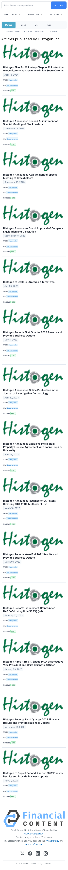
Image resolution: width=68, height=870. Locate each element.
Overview (9, 31)
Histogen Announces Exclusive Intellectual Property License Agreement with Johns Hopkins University (32, 447)
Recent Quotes (10, 14)
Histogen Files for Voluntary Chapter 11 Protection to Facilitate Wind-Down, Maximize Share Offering (34, 69)
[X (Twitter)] (22, 854)
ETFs (36, 25)
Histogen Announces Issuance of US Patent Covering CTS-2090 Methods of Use (29, 502)
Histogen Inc (13, 80)
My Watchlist (33, 14)
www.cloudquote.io (34, 833)
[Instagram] (45, 854)
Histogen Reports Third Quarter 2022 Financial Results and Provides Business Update (31, 721)
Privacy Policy (52, 840)
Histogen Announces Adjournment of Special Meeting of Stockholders (30, 176)
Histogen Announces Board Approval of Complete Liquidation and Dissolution (33, 230)
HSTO (13, 91)
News (17, 31)
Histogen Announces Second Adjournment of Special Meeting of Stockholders (30, 122)
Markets (8, 25)
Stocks (23, 25)
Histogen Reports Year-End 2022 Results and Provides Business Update (30, 556)
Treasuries (53, 31)
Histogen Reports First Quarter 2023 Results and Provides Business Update (32, 334)
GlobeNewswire (12, 85)
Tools (49, 25)
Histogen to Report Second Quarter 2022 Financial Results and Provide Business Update (33, 775)
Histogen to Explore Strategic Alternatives (28, 282)
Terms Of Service (33, 844)
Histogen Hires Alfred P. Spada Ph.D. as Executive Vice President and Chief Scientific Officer (33, 663)
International (40, 31)
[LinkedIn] (37, 854)
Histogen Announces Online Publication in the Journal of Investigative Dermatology (30, 391)
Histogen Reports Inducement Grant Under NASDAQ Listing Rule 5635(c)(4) (29, 609)
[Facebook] (30, 854)
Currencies (27, 31)
